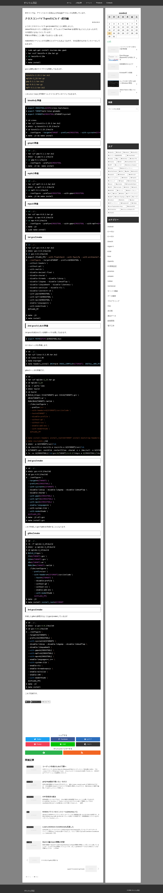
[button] (88, 744)
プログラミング (37, 702)
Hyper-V (111, 246)
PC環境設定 (112, 266)
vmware (110, 276)
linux (28, 702)
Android (110, 227)
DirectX (110, 241)
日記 (109, 306)
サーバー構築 (113, 291)
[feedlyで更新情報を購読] (43, 752)
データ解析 (112, 296)
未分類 (110, 311)
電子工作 (111, 326)
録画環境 (111, 321)
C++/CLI (111, 231)
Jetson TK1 (47, 702)
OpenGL (111, 261)
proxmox (111, 271)
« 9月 (109, 41)
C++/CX (111, 236)
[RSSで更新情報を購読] (82, 752)
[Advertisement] (63, 718)
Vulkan (110, 281)
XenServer (112, 286)
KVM (109, 251)
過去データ (112, 316)
